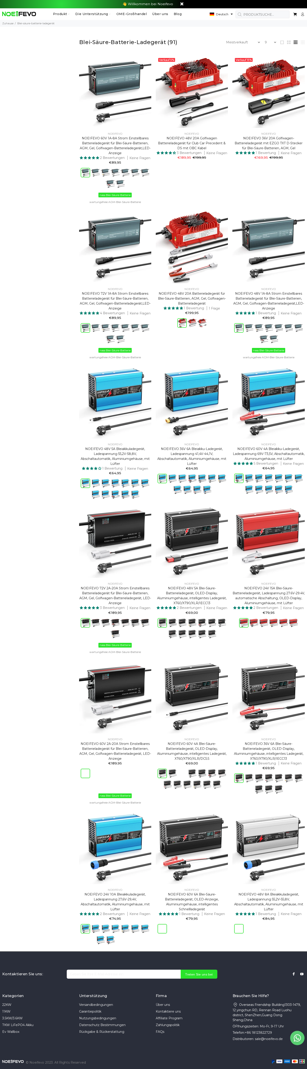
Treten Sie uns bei (199, 974)
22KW (6, 1005)
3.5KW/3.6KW (12, 1018)
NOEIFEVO (115, 133)
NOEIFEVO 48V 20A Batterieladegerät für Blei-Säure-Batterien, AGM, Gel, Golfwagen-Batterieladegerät (192, 298)
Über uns (163, 1005)
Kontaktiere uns (168, 1011)
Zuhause (7, 23)
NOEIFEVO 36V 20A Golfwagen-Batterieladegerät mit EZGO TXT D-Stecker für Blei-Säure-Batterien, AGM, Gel (269, 143)
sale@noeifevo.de (269, 1039)
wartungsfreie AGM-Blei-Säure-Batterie (115, 202)
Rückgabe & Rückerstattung (101, 1032)
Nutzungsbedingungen (97, 1018)
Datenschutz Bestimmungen (102, 1025)
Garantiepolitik (90, 1011)
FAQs (160, 1032)
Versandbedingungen (96, 1005)
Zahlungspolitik (168, 1025)
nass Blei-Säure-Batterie (115, 195)
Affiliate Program (169, 1018)
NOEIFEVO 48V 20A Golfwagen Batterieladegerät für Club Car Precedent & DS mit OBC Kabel (192, 143)
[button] (221, 14)
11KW (6, 1011)
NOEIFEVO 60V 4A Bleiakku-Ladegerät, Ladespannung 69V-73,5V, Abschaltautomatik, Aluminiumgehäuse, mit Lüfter (269, 454)
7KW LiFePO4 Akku (17, 1025)
